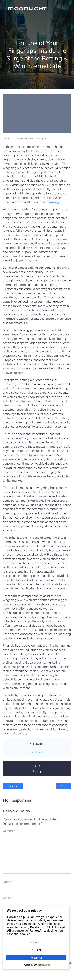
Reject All (36, 950)
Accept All (36, 957)
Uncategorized (36, 752)
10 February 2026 (23, 138)
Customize (36, 942)
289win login (52, 202)
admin (6, 138)
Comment (10, 831)
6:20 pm (41, 138)
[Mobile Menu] (63, 9)
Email (8, 897)
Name (8, 882)
